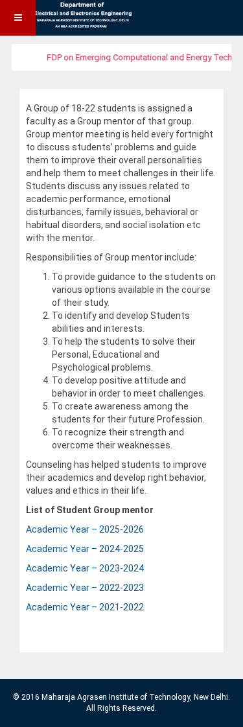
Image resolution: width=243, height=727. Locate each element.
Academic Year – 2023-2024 (85, 568)
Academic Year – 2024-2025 (85, 549)
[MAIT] (68, 18)
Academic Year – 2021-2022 (85, 607)
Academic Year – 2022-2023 (85, 588)
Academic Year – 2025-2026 (85, 529)
